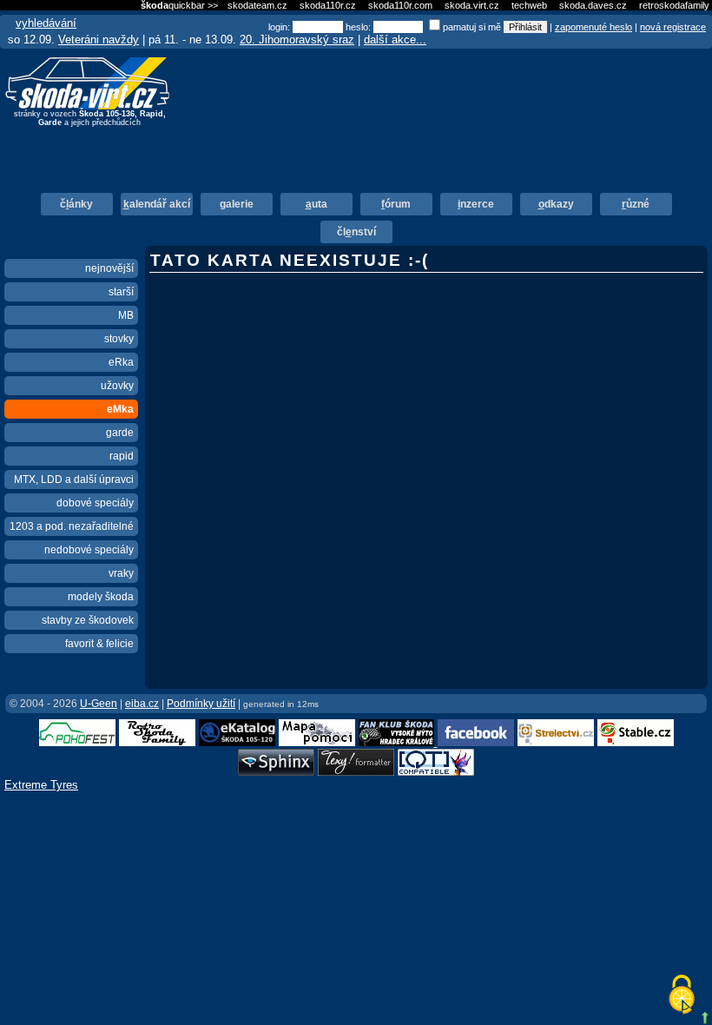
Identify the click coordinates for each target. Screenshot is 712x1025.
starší (121, 292)
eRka (121, 362)
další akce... (395, 39)
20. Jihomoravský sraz (297, 39)
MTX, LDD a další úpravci (74, 479)
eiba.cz (142, 703)
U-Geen (98, 703)
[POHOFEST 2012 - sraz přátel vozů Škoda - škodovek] (77, 742)
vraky (121, 573)
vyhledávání (46, 23)
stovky (119, 339)
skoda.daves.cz (593, 5)
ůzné (635, 204)
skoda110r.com (400, 5)
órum (396, 204)
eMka (120, 409)
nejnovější (109, 268)
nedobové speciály (89, 550)
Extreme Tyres (41, 784)
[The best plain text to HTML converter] (356, 771)
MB (126, 315)
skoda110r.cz (328, 5)
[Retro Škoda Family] (157, 742)
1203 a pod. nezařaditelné (72, 526)
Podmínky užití (201, 703)
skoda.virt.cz (472, 5)
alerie (237, 204)
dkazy (556, 204)
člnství (356, 232)
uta (316, 204)
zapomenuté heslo (593, 27)
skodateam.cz (257, 5)
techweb (529, 5)
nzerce (476, 204)
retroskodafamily (674, 5)
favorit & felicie (99, 644)
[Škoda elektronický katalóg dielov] (237, 742)
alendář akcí (156, 204)
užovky (117, 386)
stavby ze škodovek (88, 620)
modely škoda (101, 597)
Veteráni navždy (98, 39)
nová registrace (673, 27)
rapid (121, 456)
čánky (76, 204)
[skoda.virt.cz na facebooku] (476, 742)
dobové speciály (95, 503)
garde (120, 433)
